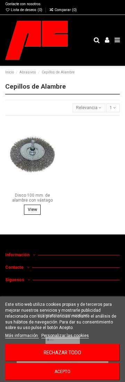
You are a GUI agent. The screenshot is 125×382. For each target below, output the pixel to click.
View (32, 209)
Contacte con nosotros (23, 4)
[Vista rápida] (54, 152)
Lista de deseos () (26, 10)
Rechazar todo (62, 352)
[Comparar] (54, 141)
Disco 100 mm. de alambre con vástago (32, 198)
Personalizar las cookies (65, 335)
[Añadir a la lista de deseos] (54, 129)
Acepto (62, 371)
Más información (22, 335)
